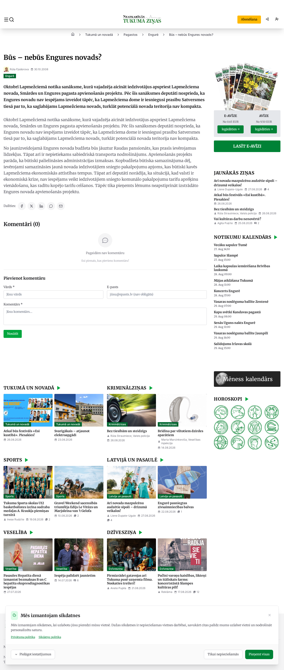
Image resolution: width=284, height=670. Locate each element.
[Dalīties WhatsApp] (51, 206)
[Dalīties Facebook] (22, 206)
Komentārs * (13, 304)
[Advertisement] (105, 362)
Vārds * (9, 287)
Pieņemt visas (259, 654)
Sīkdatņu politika (50, 637)
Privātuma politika (23, 637)
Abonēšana (249, 19)
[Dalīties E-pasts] (61, 206)
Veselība (10, 568)
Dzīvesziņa (116, 568)
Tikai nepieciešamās (223, 654)
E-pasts (112, 287)
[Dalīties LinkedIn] (41, 206)
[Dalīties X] (32, 206)
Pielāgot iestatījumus (35, 654)
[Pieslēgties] (267, 19)
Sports (9, 496)
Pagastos (131, 34)
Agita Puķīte (225, 223)
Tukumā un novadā (99, 34)
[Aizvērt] (269, 615)
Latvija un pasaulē (120, 496)
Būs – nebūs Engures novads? (191, 34)
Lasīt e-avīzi (247, 146)
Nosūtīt (12, 334)
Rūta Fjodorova (19, 69)
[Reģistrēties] (276, 19)
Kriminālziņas (117, 424)
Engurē (153, 34)
